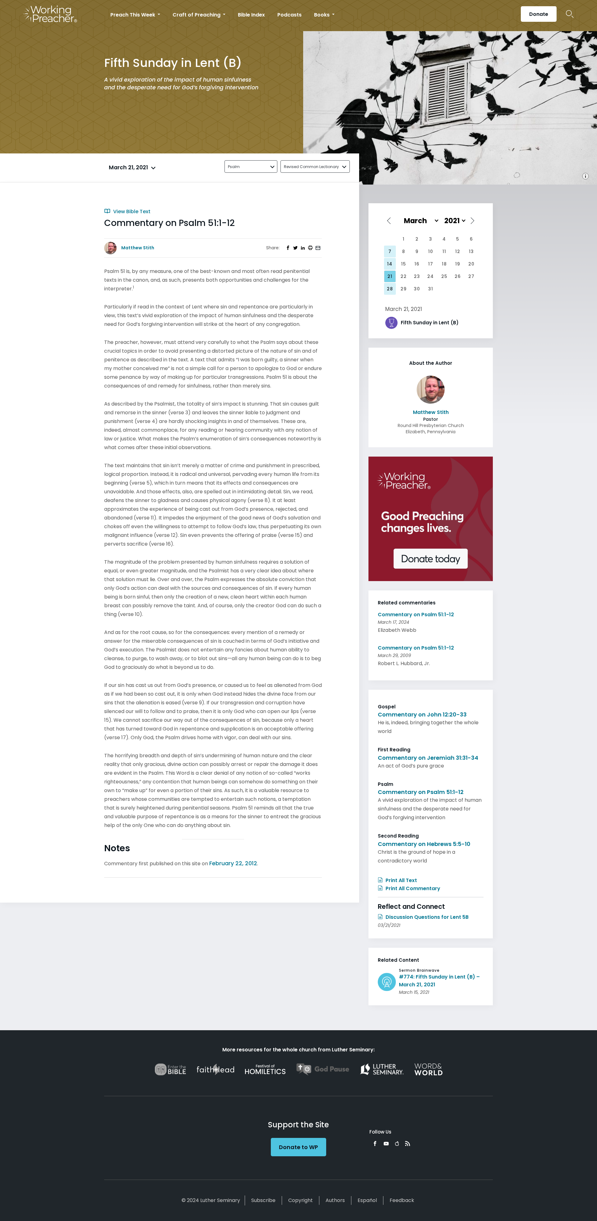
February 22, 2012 (233, 863)
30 (417, 289)
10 (430, 251)
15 (403, 264)
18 (444, 264)
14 (389, 264)
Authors (335, 1200)
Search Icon (570, 14)
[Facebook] (375, 1143)
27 (471, 276)
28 (390, 289)
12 (457, 251)
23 (417, 276)
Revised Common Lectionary (311, 166)
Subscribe (263, 1200)
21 (389, 276)
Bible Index (251, 14)
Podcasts (289, 14)
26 (458, 276)
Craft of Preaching (197, 14)
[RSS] (407, 1143)
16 (416, 264)
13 (471, 251)
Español (367, 1200)
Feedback (402, 1200)
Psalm (234, 166)
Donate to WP (298, 1147)
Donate (538, 14)
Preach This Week (133, 14)
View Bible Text (131, 211)
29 (403, 289)
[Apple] (397, 1143)
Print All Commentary (412, 888)
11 (444, 251)
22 (403, 276)
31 (430, 289)
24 (430, 276)
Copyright (300, 1200)
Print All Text (400, 880)
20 (471, 264)
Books (322, 14)
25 (444, 276)
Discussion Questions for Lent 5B (426, 917)
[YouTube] (386, 1143)
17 (430, 264)
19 (457, 264)
